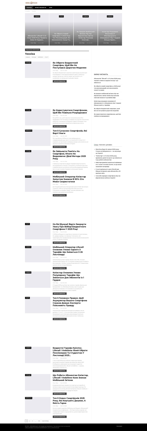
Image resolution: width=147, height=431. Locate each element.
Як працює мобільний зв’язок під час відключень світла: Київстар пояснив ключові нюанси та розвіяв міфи (106, 95)
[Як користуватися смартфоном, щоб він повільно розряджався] (38, 117)
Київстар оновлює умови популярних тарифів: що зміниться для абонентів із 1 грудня (68, 276)
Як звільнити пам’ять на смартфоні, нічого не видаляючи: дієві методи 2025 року (69, 155)
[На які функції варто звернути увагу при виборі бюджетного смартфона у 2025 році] (38, 231)
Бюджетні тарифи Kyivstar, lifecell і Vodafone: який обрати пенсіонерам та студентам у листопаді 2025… (70, 352)
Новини (37, 16)
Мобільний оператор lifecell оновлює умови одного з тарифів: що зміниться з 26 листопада (68, 251)
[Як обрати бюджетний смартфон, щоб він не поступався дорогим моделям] (38, 70)
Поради (34, 57)
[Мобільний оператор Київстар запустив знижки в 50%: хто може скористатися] (38, 184)
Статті (61, 16)
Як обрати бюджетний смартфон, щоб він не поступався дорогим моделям (69, 65)
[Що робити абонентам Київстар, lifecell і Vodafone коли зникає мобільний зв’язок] (38, 382)
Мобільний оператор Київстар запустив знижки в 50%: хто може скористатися (69, 179)
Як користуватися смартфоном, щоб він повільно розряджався (70, 111)
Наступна (45, 421)
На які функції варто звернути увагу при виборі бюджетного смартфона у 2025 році (69, 226)
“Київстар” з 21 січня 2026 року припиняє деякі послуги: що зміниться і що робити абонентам (109, 158)
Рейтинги (40, 57)
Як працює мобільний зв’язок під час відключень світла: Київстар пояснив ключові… (86, 36)
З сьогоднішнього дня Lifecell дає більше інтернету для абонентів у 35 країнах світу (108, 171)
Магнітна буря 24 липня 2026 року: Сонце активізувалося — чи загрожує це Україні (108, 151)
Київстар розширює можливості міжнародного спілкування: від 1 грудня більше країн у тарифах (107, 103)
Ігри (50, 7)
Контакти (119, 426)
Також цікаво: (105, 145)
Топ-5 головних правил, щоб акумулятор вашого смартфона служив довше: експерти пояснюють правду (70, 302)
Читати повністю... (60, 81)
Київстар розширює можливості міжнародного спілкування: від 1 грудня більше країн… (110, 36)
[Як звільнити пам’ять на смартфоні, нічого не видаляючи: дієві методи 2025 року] (38, 158)
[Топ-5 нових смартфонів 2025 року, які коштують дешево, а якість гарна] (38, 405)
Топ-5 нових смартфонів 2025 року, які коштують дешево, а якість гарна (69, 400)
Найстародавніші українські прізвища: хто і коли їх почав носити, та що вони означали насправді (109, 164)
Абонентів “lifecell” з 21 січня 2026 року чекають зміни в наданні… (37, 38)
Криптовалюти (40, 7)
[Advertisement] (57, 96)
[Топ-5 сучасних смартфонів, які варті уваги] (38, 138)
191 (39, 421)
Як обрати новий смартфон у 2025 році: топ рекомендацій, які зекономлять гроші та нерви (107, 88)
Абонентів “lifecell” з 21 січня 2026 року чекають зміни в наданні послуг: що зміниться (107, 80)
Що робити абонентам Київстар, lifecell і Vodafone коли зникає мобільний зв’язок (70, 377)
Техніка (29, 7)
